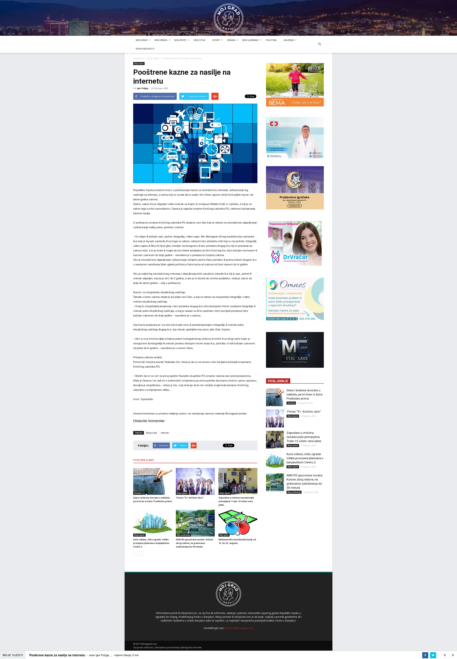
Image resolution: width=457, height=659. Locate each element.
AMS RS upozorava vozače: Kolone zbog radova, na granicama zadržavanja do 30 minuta (194, 543)
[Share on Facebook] (425, 655)
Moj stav (199, 40)
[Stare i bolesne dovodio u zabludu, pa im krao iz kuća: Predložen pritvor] (152, 481)
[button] (319, 44)
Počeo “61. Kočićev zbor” (190, 497)
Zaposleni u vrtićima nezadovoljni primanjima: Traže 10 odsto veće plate (236, 501)
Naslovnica (138, 58)
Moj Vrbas (161, 40)
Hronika (137, 493)
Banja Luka (151, 432)
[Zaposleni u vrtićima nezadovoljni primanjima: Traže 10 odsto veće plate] (238, 481)
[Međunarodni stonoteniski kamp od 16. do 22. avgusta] (238, 523)
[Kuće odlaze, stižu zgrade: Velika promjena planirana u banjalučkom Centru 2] (152, 523)
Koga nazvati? (145, 48)
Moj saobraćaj (183, 535)
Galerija (288, 40)
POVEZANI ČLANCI (143, 460)
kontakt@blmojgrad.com (239, 628)
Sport (216, 40)
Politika (271, 40)
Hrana (231, 40)
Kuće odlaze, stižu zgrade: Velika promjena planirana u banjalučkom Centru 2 (151, 543)
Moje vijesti (153, 58)
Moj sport (224, 535)
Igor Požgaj (142, 88)
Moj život (180, 40)
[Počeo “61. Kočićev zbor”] (195, 481)
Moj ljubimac (250, 40)
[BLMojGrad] (228, 16)
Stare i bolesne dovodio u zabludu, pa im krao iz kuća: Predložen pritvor (305, 394)
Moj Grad (142, 40)
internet (165, 432)
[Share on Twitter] (433, 655)
